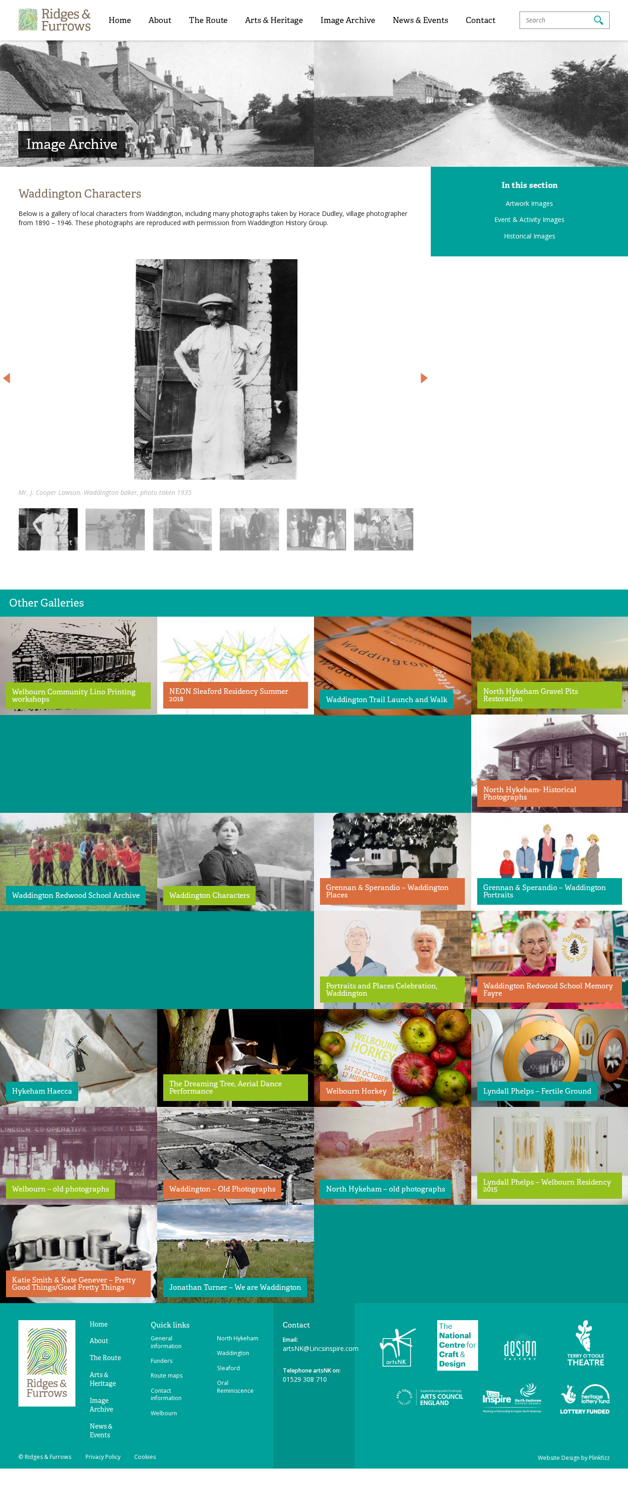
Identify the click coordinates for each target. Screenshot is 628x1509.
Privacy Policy (103, 1457)
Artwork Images (529, 203)
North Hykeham (237, 1338)
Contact (481, 20)
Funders (161, 1361)
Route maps (167, 1375)
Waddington (233, 1353)
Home (119, 20)
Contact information (166, 1394)
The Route (208, 20)
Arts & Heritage (274, 20)
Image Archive (347, 20)
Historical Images (529, 236)
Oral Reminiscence (235, 1387)
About (159, 20)
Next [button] (424, 378)
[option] (215, 378)
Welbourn (164, 1413)
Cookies (145, 1457)
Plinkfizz (599, 1458)
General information (166, 1342)
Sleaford (228, 1368)
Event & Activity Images (529, 219)
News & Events (420, 20)
